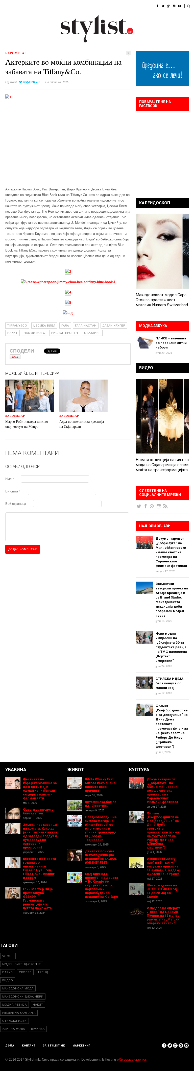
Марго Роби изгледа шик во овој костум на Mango (26, 424)
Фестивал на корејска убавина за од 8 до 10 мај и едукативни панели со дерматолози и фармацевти (40, 788)
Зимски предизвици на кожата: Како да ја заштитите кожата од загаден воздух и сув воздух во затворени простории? (40, 836)
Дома (4, 6)
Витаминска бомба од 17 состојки (100, 804)
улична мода (13, 1028)
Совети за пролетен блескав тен (39, 811)
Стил (37, 6)
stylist (13, 82)
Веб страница (15, 504)
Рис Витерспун (64, 332)
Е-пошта (12, 491)
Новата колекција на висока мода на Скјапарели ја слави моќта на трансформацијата (162, 464)
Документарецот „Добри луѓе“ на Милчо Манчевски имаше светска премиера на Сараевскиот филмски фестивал (171, 552)
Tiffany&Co (17, 325)
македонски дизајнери (22, 996)
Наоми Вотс (34, 332)
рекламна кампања (19, 1012)
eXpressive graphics (132, 1059)
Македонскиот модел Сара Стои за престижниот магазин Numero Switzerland (162, 299)
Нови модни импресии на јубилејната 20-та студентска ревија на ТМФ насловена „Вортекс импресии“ (171, 647)
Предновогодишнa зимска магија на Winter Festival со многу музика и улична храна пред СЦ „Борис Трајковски (101, 828)
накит (12, 332)
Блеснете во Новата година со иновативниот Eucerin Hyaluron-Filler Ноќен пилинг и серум (39, 868)
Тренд (43, 972)
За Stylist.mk (54, 1045)
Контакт (28, 1045)
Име (9, 479)
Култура (95, 6)
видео (7, 980)
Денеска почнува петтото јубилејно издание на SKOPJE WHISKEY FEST (101, 856)
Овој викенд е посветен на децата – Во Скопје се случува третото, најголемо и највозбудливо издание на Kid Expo (101, 885)
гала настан (85, 325)
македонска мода (18, 988)
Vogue (8, 956)
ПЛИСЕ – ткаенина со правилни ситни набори (171, 342)
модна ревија (14, 1004)
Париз (7, 972)
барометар (16, 53)
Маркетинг (81, 1045)
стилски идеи (14, 1020)
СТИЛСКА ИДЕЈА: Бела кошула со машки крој (170, 683)
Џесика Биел (44, 325)
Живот (75, 6)
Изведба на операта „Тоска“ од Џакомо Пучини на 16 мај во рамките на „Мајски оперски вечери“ (164, 915)
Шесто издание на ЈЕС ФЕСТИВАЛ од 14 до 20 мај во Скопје (162, 891)
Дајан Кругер (114, 325)
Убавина (56, 6)
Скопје (25, 972)
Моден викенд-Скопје (21, 964)
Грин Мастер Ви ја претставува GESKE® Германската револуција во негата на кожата (38, 898)
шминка (38, 1028)
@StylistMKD (31, 82)
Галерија (138, 6)
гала (65, 325)
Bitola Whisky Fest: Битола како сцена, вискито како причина (101, 784)
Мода (21, 6)
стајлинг (92, 332)
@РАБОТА (116, 6)
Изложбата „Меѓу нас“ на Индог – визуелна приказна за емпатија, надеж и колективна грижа (163, 866)
